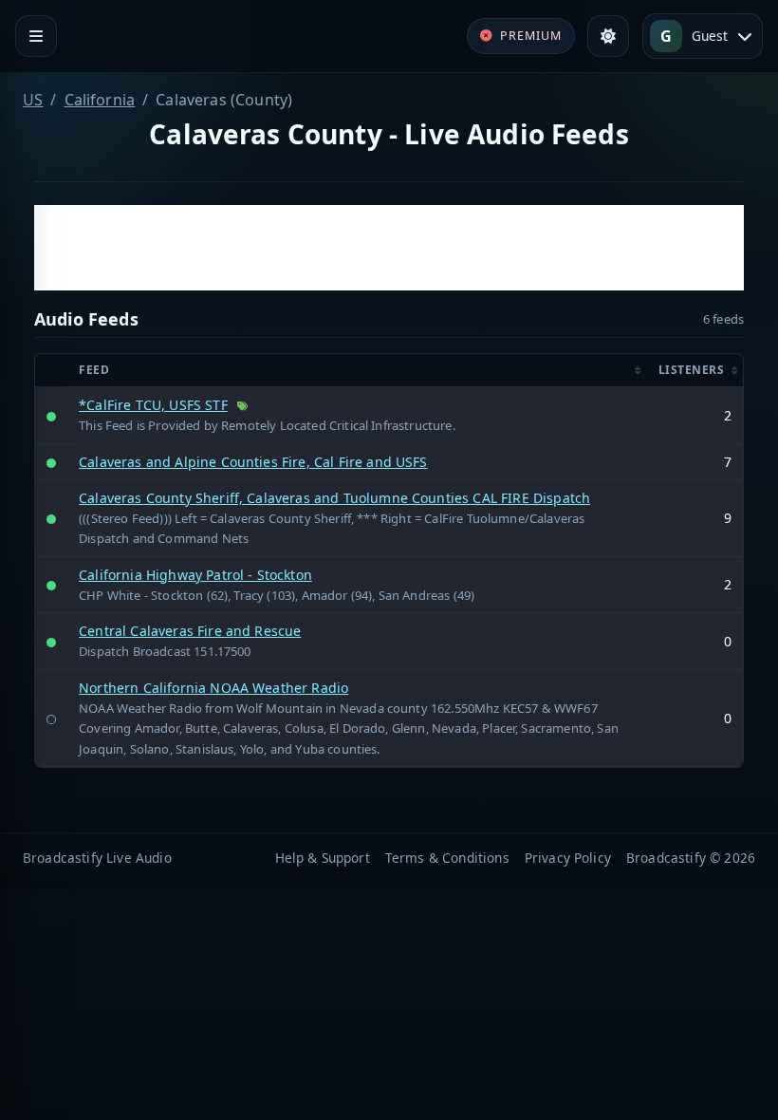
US (33, 99)
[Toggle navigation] (36, 36)
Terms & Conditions (447, 858)
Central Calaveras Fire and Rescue (190, 631)
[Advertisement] (389, 247)
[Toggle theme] (608, 36)
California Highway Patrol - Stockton (195, 575)
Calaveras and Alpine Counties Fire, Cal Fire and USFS (253, 462)
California (100, 99)
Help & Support (322, 858)
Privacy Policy (568, 858)
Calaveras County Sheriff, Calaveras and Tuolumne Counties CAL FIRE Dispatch (334, 498)
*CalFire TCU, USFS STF (153, 405)
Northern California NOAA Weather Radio (213, 688)
